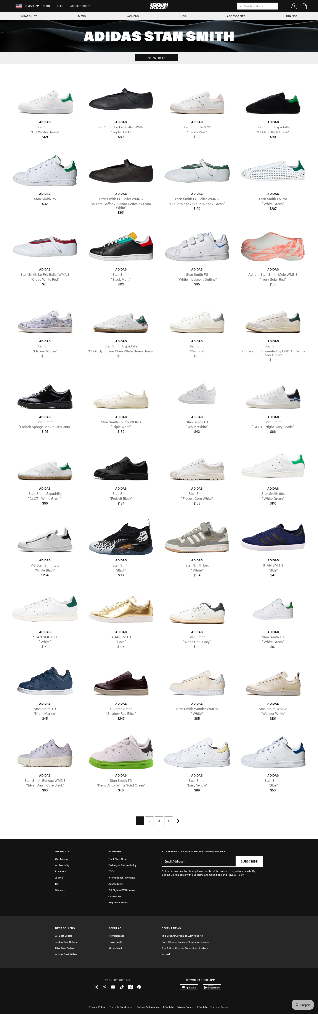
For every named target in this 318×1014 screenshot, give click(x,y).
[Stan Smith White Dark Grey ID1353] (197, 609)
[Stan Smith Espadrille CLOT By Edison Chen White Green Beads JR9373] (121, 318)
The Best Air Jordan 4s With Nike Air (182, 936)
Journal (59, 877)
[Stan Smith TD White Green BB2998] (273, 609)
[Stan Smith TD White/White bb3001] (197, 394)
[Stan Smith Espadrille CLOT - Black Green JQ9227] (273, 99)
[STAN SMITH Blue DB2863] (273, 537)
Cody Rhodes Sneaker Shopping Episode (185, 942)
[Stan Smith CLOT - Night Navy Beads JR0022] (273, 394)
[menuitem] (46, 6)
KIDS (183, 16)
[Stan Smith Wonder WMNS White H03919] (197, 680)
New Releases (116, 936)
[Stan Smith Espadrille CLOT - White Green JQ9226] (45, 465)
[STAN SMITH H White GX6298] (45, 609)
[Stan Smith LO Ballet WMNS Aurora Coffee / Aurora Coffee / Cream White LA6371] (121, 170)
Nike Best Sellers (64, 948)
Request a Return (118, 902)
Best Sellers (65, 928)
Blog (46, 6)
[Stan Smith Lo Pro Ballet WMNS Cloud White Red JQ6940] (45, 246)
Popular (115, 928)
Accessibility (115, 884)
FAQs (111, 871)
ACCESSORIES (236, 16)
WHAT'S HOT (29, 16)
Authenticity (80, 6)
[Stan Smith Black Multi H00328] (121, 246)
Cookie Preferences (148, 1007)
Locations (61, 871)
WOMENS (133, 16)
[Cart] (304, 6)
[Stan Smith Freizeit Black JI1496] (121, 465)
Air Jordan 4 (115, 948)
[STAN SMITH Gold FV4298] (121, 609)
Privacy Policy (97, 1007)
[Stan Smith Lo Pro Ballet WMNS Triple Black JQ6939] (121, 99)
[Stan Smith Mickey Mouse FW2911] (45, 318)
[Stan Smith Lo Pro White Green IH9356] (273, 170)
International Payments (121, 877)
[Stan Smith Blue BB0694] (273, 752)
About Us (62, 851)
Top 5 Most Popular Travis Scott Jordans (185, 948)
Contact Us (114, 896)
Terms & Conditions (120, 1007)
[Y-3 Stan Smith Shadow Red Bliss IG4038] (121, 680)
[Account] (293, 6)
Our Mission (62, 859)
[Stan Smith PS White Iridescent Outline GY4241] (197, 246)
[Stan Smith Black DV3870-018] (121, 537)
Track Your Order (117, 859)
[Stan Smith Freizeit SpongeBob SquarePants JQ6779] (45, 394)
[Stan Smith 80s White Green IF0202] (273, 465)
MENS (82, 16)
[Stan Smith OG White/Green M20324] (45, 99)
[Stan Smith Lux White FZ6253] (197, 537)
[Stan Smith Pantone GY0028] (197, 318)
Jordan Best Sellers (66, 942)
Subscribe (249, 861)
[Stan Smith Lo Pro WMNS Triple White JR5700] (121, 394)
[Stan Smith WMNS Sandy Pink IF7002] (197, 99)
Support (115, 851)
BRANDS (291, 16)
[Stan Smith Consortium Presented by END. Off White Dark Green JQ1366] (273, 318)
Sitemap (59, 890)
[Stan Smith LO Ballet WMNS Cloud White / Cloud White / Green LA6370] (197, 170)
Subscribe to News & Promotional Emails (194, 851)
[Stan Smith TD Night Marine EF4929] (45, 680)
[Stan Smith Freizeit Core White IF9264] (197, 465)
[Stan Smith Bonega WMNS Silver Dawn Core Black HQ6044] (45, 752)
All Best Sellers (63, 936)
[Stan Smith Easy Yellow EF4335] (197, 752)
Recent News (171, 928)
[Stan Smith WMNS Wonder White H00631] (273, 680)
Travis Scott (115, 942)
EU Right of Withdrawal (121, 890)
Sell (60, 6)
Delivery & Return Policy (122, 865)
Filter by (158, 57)
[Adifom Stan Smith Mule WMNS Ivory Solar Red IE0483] (273, 246)
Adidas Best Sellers (66, 954)
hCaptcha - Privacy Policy (178, 1007)
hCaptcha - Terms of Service (213, 1007)
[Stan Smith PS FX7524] (45, 170)
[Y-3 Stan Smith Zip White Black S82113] (45, 537)
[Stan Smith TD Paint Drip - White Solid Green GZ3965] (121, 752)
